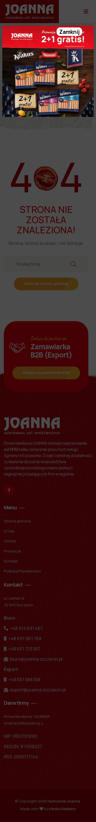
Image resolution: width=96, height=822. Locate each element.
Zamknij (69, 31)
